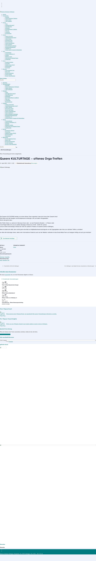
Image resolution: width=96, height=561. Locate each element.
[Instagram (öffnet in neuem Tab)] (3, 5)
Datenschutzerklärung (8, 551)
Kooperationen (8, 101)
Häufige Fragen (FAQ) (10, 133)
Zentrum (5, 91)
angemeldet (7, 274)
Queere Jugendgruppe (10, 111)
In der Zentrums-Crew (10, 138)
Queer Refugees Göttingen (11, 114)
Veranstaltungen (6, 84)
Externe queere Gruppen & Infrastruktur (14, 118)
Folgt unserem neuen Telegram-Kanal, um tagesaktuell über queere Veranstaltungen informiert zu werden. (31, 314)
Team (6, 92)
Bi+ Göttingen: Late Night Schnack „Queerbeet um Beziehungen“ (80, 266)
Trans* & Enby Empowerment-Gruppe (10, 285)
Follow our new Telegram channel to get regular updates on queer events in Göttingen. (26, 324)
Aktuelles (5, 82)
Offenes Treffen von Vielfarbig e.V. (9, 297)
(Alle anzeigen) (34, 163)
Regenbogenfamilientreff (11, 115)
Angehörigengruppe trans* (11, 106)
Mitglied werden (9, 125)
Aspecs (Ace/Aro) (9, 104)
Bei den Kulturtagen (10, 141)
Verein (4, 119)
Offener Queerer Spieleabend (8, 293)
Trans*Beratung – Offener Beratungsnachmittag (12, 302)
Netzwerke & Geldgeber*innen (12, 126)
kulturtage (5, 260)
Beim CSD (7, 140)
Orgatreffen (7, 257)
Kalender (7, 85)
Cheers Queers (8, 88)
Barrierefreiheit (8, 134)
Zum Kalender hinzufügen (9, 238)
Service (4, 129)
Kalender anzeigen (6, 304)
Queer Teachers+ (9, 112)
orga (8, 260)
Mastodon (2, 547)
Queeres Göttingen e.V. (10, 122)
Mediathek (7, 96)
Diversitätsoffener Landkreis (12, 97)
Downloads (8, 136)
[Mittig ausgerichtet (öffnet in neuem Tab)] (3, 6)
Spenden (7, 123)
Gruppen (5, 103)
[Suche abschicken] (16, 147)
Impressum (5, 549)
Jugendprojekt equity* (10, 93)
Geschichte (7, 100)
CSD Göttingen (9, 89)
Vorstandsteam (8, 121)
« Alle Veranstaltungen (5, 150)
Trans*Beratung (9, 95)
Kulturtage (2, 257)
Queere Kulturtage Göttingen (12, 86)
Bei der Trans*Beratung (11, 144)
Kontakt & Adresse (9, 130)
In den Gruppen (9, 142)
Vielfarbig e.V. (8, 117)
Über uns (7, 99)
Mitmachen (5, 137)
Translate (11, 341)
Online (14, 247)
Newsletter (7, 132)
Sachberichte (8, 127)
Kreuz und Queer (9, 110)
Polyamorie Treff (9, 108)
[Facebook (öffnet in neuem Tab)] (3, 3)
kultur (1, 260)
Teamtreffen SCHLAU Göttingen (11, 266)
